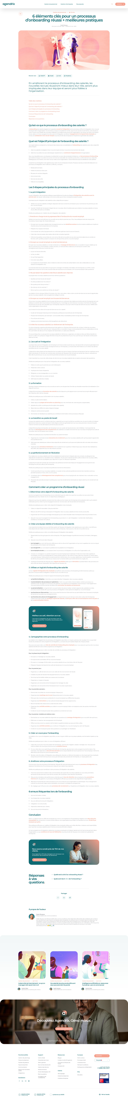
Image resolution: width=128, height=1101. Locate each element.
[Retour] (20, 14)
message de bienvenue (68, 245)
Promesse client (81, 1060)
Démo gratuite (42, 1062)
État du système (42, 1074)
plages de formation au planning (50, 402)
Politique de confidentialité (84, 1067)
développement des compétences (45, 429)
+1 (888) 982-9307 (103, 1068)
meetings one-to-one (45, 695)
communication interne (41, 600)
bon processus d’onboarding (89, 156)
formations (42, 701)
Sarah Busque (63, 25)
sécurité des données (53, 750)
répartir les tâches (59, 561)
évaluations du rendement (57, 438)
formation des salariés (50, 391)
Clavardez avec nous (43, 1060)
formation (76, 561)
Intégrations (21, 1073)
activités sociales (44, 706)
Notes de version (42, 1069)
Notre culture (80, 1057)
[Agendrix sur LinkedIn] (22, 1081)
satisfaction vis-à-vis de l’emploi (44, 135)
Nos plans (79, 1074)
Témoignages (61, 1073)
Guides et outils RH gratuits (65, 1060)
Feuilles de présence (23, 1062)
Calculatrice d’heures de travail (64, 1063)
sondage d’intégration (74, 717)
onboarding (33, 129)
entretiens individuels (46, 446)
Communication (22, 1067)
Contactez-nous (81, 1062)
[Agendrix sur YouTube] (29, 1081)
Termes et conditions (82, 1064)
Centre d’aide (41, 1057)
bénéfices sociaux (71, 224)
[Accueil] (4, 4)
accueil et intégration (63, 129)
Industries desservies (63, 1076)
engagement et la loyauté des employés (82, 134)
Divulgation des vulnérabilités (42, 1077)
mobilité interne (62, 746)
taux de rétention (69, 777)
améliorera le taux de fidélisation (51, 832)
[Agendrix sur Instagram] (26, 1081)
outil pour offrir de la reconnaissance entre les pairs (81, 598)
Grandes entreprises (63, 1078)
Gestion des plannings (24, 1057)
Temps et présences (23, 1060)
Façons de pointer (23, 1064)
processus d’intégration (87, 764)
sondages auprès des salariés (55, 598)
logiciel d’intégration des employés (44, 571)
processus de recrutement (60, 786)
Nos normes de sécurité (44, 1064)
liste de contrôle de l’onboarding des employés (60, 645)
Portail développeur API (44, 1071)
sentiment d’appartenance (72, 153)
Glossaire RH (61, 1066)
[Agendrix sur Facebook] (19, 1081)
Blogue (59, 1057)
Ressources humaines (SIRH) (24, 1070)
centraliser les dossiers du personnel (69, 585)
